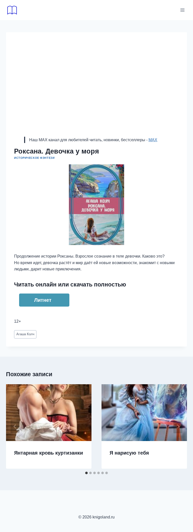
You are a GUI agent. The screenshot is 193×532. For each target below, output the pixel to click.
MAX (153, 140)
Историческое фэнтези (34, 157)
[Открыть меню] (182, 10)
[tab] (86, 473)
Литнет (43, 300)
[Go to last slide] (15, 426)
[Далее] (177, 426)
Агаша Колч (25, 334)
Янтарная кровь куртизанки (48, 453)
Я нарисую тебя (129, 453)
